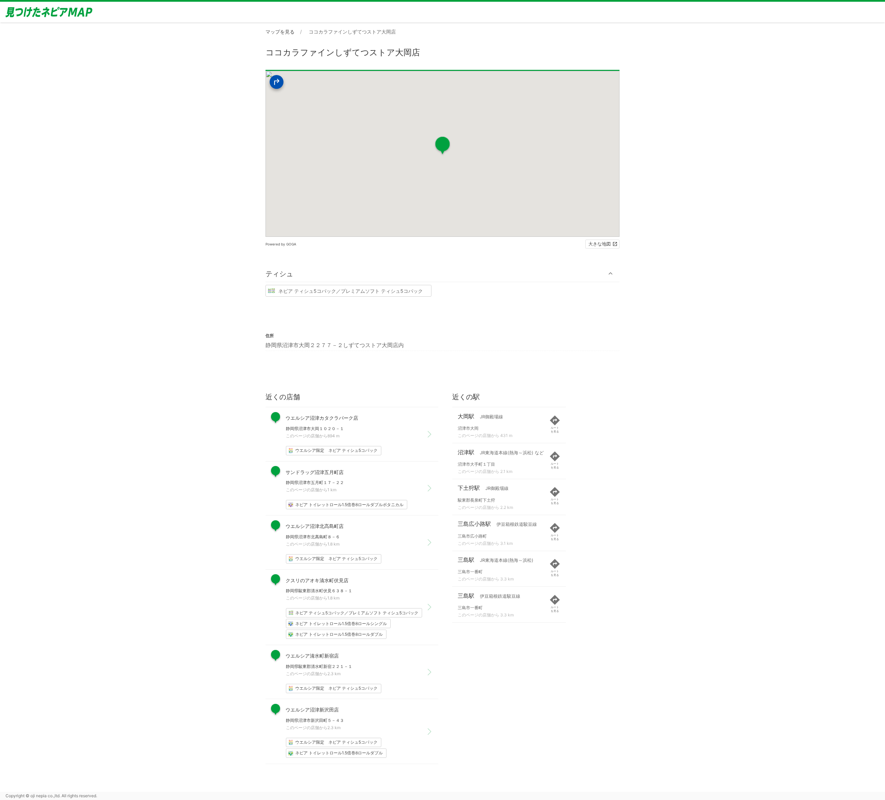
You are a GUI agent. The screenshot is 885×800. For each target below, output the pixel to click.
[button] (443, 273)
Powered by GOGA (281, 244)
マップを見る (280, 32)
